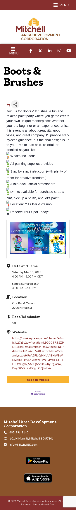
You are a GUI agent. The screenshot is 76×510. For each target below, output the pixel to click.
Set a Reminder (38, 379)
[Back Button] (8, 105)
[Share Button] (15, 104)
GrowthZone (48, 504)
